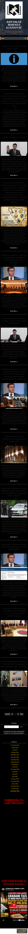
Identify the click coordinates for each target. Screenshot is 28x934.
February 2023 (15, 752)
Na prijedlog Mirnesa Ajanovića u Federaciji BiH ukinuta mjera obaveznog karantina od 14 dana (14, 664)
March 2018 (15, 783)
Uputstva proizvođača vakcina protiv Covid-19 (14, 47)
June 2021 (15, 767)
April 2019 (15, 776)
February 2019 (15, 779)
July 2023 (14, 750)
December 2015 (15, 786)
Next (21, 714)
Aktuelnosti (19, 51)
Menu (2, 38)
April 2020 (15, 771)
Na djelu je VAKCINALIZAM (14, 137)
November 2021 (15, 759)
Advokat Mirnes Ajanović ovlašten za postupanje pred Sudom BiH (14, 438)
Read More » (14, 86)
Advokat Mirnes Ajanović (14, 24)
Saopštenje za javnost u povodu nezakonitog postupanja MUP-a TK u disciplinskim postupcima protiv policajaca (14, 492)
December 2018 (15, 781)
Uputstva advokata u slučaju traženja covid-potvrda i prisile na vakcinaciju (14, 320)
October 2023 (14, 747)
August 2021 (15, 764)
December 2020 (15, 769)
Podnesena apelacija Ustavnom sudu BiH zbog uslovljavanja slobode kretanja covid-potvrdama (14, 259)
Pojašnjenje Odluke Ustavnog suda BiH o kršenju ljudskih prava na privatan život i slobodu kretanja (14, 612)
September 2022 (15, 754)
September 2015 (14, 791)
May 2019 (14, 774)
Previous (7, 714)
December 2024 (15, 745)
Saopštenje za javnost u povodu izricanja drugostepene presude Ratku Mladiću (14, 546)
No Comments (10, 51)
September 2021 (15, 762)
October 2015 (14, 788)
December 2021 (15, 757)
